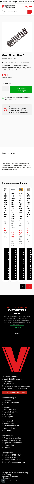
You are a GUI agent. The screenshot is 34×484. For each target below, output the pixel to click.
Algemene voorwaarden (13, 443)
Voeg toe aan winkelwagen (21, 90)
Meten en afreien (10, 410)
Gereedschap (9, 407)
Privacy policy (9, 445)
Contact (18, 334)
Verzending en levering (12, 438)
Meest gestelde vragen (12, 440)
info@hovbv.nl (9, 384)
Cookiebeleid (6, 479)
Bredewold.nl (14, 481)
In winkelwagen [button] (8, 264)
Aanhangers (8, 417)
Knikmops (7, 400)
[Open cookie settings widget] (3, 481)
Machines (7, 414)
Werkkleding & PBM (11, 412)
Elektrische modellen (11, 426)
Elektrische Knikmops (11, 402)
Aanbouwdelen (9, 428)
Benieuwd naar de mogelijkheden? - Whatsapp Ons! (18, 98)
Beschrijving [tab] (9, 153)
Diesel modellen (9, 423)
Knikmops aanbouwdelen (13, 405)
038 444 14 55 (9, 381)
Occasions (7, 430)
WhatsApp (18, 328)
